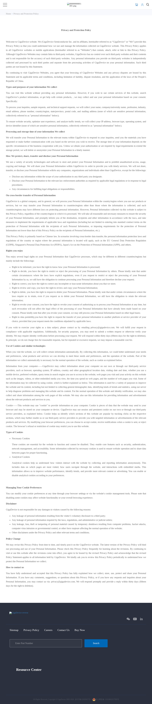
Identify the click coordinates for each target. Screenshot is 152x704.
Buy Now (80, 630)
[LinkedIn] (141, 619)
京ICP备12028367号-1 (83, 699)
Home (8, 14)
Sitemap (14, 630)
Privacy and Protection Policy (26, 14)
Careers (48, 630)
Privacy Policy (31, 630)
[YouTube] (135, 619)
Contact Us (63, 630)
